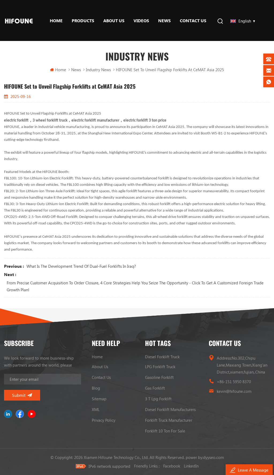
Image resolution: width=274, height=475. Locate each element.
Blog (96, 388)
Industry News (98, 69)
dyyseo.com (213, 457)
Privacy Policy (103, 420)
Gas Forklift (155, 388)
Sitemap (99, 398)
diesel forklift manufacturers (170, 409)
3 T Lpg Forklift (158, 398)
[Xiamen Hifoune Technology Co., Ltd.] (19, 20)
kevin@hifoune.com (234, 391)
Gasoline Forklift (159, 377)
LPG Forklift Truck (160, 366)
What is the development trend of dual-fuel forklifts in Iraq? (81, 266)
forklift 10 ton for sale (165, 430)
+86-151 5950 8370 (234, 381)
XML (96, 409)
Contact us (193, 20)
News (164, 20)
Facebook (171, 466)
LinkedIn (191, 466)
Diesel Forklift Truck (162, 356)
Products (83, 20)
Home (56, 20)
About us (113, 20)
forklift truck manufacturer (168, 420)
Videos (141, 20)
